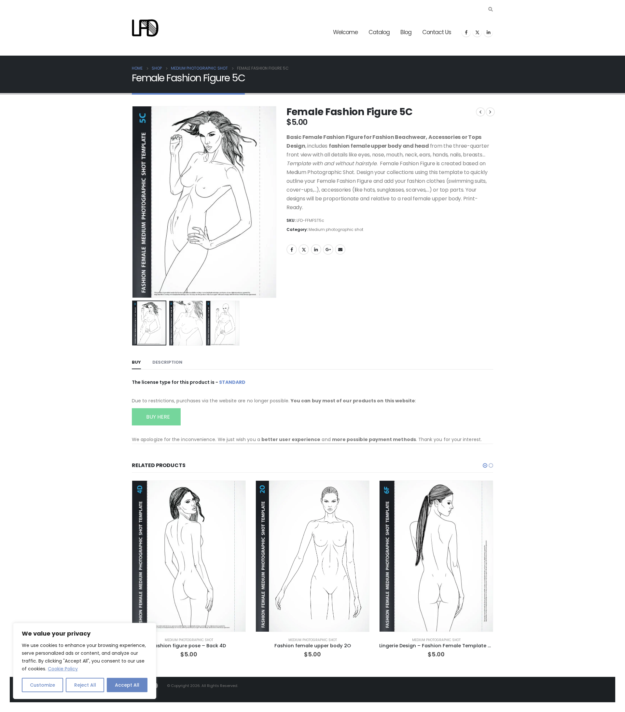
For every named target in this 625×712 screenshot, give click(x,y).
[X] (477, 32)
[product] (188, 556)
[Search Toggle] (490, 9)
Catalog (379, 32)
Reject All (85, 685)
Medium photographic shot (336, 229)
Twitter (304, 249)
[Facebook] (466, 32)
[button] (133, 202)
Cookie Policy (63, 668)
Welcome (345, 32)
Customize (42, 685)
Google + (328, 249)
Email (340, 249)
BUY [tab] (136, 362)
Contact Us (436, 32)
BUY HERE (157, 417)
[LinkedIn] (488, 32)
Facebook (291, 249)
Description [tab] (167, 362)
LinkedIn (316, 249)
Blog (405, 32)
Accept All (127, 685)
